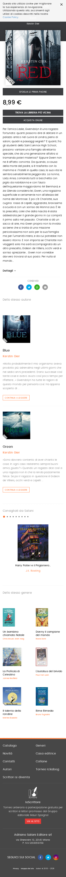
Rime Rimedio (45, 711)
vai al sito (33, 821)
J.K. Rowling (33, 571)
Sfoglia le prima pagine (33, 92)
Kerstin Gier (33, 24)
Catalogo (10, 745)
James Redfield (10, 678)
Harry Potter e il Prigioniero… (33, 565)
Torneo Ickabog (47, 769)
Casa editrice (46, 753)
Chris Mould (8, 639)
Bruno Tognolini (43, 714)
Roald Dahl (41, 639)
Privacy (16, 868)
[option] (33, 549)
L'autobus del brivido (49, 671)
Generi (40, 745)
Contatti (9, 761)
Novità (7, 753)
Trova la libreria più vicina (33, 113)
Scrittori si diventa (16, 777)
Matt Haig (19, 639)
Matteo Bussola (10, 718)
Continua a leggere (16, 398)
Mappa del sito (27, 868)
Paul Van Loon (42, 675)
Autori (7, 769)
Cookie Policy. (11, 17)
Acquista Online (33, 120)
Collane (41, 761)
